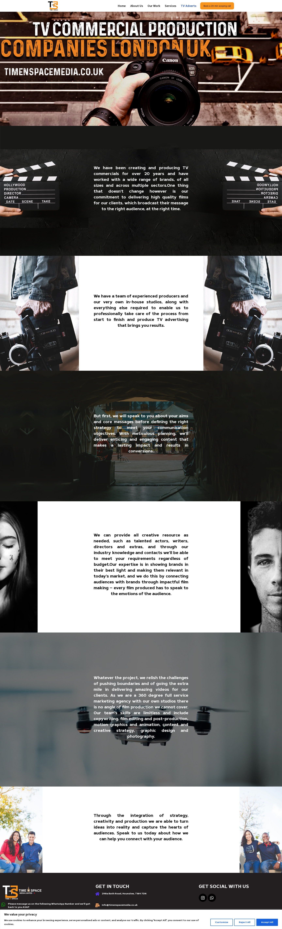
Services (170, 5)
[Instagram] (203, 898)
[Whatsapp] (212, 898)
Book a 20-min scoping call (217, 6)
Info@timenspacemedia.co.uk (120, 905)
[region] (141, 919)
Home (122, 5)
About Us (136, 5)
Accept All (267, 922)
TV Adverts (188, 5)
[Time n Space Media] (53, 5)
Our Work (154, 5)
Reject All (244, 922)
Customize (221, 922)
